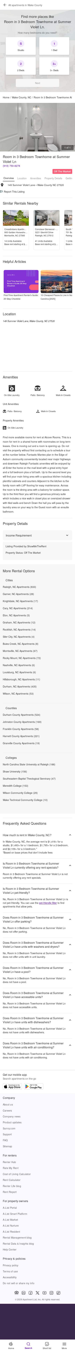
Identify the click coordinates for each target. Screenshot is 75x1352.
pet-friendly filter (48, 903)
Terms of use (10, 1271)
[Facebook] (30, 1293)
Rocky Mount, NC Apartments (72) (22, 658)
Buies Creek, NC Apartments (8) (20, 643)
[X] (37, 1293)
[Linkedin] (23, 1293)
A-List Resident (11, 1231)
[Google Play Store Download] (33, 1087)
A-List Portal (10, 1207)
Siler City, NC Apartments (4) (19, 636)
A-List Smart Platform (15, 1213)
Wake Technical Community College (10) (25, 800)
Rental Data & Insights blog (18, 1243)
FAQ (5, 1140)
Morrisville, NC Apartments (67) (20, 651)
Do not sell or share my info (18, 1283)
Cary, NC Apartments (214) (18, 608)
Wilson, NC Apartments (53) (18, 693)
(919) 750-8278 (11, 165)
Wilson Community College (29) (20, 793)
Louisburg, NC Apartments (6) (19, 672)
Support (7, 1134)
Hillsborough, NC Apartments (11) (21, 679)
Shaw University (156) (15, 771)
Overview (8, 178)
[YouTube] (44, 1293)
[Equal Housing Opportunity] (16, 1293)
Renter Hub (9, 1162)
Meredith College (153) (15, 785)
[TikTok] (58, 1293)
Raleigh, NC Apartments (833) (19, 587)
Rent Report (10, 1192)
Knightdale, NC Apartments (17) (20, 601)
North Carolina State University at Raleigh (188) (29, 764)
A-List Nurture (11, 1225)
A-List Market (10, 1219)
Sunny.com (9, 1128)
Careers (7, 1110)
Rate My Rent (10, 1168)
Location (22, 178)
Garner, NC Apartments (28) (18, 594)
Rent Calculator (12, 1180)
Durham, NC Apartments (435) (20, 686)
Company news (11, 1116)
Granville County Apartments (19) (21, 743)
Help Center (10, 1249)
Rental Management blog (17, 1237)
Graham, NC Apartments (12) (19, 622)
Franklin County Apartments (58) (21, 729)
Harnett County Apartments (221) (21, 736)
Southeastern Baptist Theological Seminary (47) (29, 778)
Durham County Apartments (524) (21, 714)
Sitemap (7, 1146)
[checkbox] (21, 46)
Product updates (12, 1122)
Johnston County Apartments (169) (22, 722)
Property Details (53, 178)
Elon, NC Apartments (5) (16, 615)
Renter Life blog (12, 1186)
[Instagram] (51, 1293)
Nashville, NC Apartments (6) (19, 665)
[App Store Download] (12, 1087)
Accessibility (10, 1277)
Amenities (35, 178)
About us (8, 1104)
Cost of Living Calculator (17, 1174)
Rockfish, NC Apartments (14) (19, 629)
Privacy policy (10, 1265)
